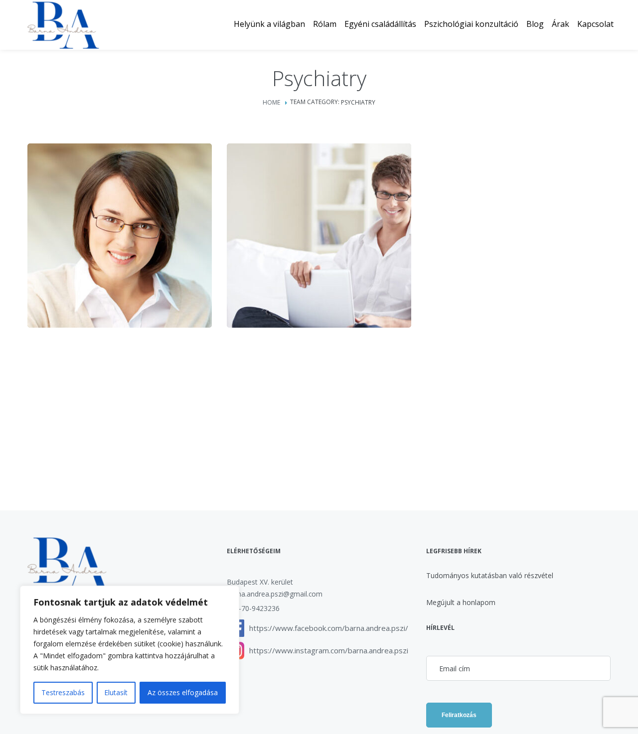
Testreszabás (63, 692)
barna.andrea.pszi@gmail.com (274, 594)
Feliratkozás (459, 715)
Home (271, 102)
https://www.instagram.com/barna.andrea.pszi (328, 650)
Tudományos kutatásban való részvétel (489, 575)
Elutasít (116, 692)
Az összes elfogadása (183, 692)
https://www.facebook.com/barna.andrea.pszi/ (328, 628)
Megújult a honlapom (460, 602)
